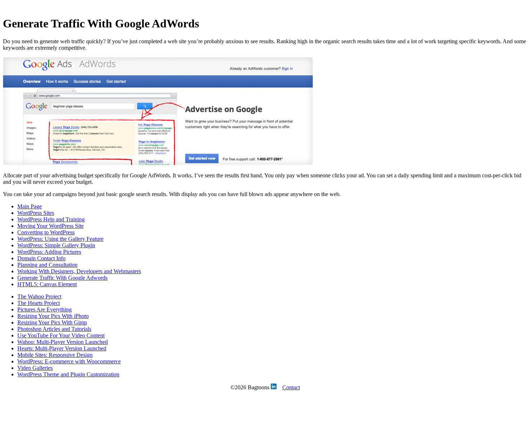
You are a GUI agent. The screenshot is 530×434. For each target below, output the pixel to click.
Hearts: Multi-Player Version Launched (61, 348)
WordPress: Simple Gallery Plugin (56, 245)
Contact (291, 387)
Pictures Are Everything (44, 309)
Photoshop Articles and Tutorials (54, 329)
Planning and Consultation (47, 265)
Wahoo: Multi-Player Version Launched (62, 342)
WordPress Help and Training (51, 219)
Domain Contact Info (41, 258)
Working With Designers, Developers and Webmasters (79, 271)
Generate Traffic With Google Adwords (62, 278)
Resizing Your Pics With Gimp (52, 322)
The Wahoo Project (39, 296)
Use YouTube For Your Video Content (61, 335)
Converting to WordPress (46, 232)
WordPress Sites (35, 213)
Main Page (29, 206)
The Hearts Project (38, 303)
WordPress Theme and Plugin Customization (68, 374)
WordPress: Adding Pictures (49, 252)
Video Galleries (35, 368)
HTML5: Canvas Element (47, 284)
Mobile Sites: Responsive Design (55, 355)
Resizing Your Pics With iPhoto (53, 316)
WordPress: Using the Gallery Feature (60, 239)
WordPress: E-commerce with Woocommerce (69, 361)
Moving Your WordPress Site (50, 226)
